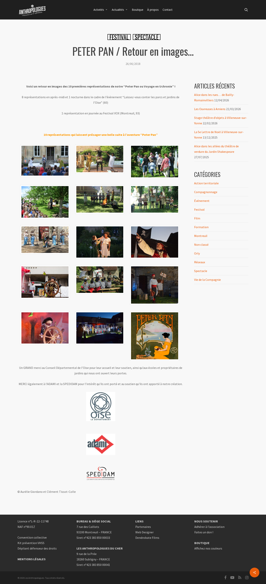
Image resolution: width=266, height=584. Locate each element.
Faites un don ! (203, 532)
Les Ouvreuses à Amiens (209, 109)
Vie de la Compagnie (207, 280)
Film (197, 218)
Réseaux (199, 262)
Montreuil (200, 236)
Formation (201, 227)
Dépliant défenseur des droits (37, 548)
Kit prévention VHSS (31, 543)
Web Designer (144, 532)
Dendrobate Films (147, 538)
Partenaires (143, 527)
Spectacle (147, 37)
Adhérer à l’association (209, 527)
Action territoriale (206, 183)
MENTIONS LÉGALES (32, 559)
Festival (119, 37)
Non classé (201, 244)
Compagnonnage (205, 192)
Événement (202, 201)
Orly (197, 253)
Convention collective (32, 537)
